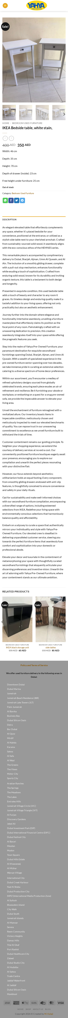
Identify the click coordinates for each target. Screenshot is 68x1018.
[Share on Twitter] (16, 200)
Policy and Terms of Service (34, 665)
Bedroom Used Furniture (27, 123)
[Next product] (5, 138)
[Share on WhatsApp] (5, 200)
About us (38, 1009)
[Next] (60, 60)
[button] (5, 5)
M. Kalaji (48, 1013)
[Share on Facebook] (11, 200)
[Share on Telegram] (22, 200)
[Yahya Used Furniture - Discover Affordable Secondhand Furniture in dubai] (36, 5)
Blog (48, 1009)
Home (5, 123)
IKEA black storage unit (17, 647)
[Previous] (7, 60)
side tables (51, 647)
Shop (28, 1009)
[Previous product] (11, 138)
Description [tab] (9, 219)
